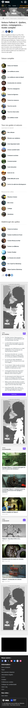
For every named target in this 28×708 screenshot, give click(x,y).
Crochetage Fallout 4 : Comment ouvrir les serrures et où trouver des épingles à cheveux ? (13, 490)
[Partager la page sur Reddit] (12, 31)
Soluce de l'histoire (12, 65)
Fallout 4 (7, 18)
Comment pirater (12, 161)
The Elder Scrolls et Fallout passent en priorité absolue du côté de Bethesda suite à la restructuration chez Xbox (14, 339)
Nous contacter (5, 667)
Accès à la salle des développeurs (16, 184)
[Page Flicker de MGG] (18, 661)
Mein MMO (4, 695)
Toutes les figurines (12, 94)
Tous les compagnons (13, 88)
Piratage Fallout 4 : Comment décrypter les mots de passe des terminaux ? (13, 468)
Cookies (3, 679)
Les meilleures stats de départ (15, 77)
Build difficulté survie (13, 178)
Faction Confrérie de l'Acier (14, 234)
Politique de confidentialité (8, 684)
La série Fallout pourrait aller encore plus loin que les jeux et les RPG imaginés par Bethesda (14, 344)
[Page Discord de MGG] (5, 661)
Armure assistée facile (13, 149)
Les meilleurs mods (12, 117)
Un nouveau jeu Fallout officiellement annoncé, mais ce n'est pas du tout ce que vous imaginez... (14, 361)
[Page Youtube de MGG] (11, 661)
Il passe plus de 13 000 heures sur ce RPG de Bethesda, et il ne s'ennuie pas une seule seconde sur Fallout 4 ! (15, 350)
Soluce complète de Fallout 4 (10, 512)
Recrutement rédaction (8, 672)
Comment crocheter (12, 155)
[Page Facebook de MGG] (2, 661)
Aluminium (10, 214)
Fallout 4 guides (13, 18)
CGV (2, 689)
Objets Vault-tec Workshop (14, 269)
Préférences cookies (7, 682)
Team (3, 670)
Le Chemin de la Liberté (13, 258)
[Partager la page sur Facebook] (6, 31)
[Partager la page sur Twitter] (9, 31)
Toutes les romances (13, 100)
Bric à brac (10, 202)
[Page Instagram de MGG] (21, 661)
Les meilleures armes (13, 71)
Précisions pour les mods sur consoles (12, 559)
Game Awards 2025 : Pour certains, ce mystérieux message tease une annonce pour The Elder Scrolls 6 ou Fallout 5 (14, 389)
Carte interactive (11, 167)
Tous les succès (11, 106)
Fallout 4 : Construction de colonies (12, 579)
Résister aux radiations (13, 138)
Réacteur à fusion (12, 197)
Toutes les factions (12, 229)
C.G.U (3, 677)
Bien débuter (11, 132)
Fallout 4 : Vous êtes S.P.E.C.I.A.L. (11, 538)
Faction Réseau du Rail (13, 240)
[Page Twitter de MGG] (8, 661)
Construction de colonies (14, 83)
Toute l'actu (14, 394)
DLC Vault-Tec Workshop (14, 263)
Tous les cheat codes (13, 111)
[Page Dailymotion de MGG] (14, 661)
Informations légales (7, 674)
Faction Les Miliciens (13, 246)
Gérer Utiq (4, 687)
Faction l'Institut (11, 252)
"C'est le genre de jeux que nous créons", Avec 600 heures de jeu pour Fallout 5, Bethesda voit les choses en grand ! (14, 372)
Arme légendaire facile (13, 144)
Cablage (9, 208)
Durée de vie (10, 172)
